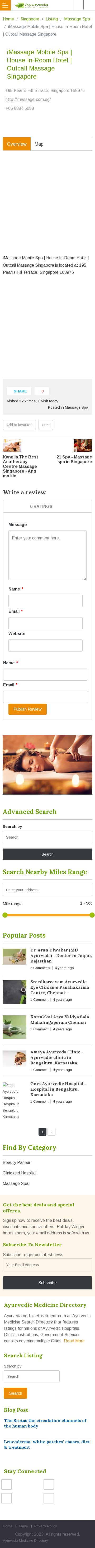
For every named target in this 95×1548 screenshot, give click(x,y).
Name (15, 589)
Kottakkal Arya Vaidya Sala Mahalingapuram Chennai (59, 1019)
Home (8, 19)
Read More (74, 1341)
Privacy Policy (45, 1526)
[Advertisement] (47, 207)
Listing (52, 19)
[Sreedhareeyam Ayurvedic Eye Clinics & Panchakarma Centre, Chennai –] (14, 993)
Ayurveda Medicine (18, 1540)
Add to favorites (19, 425)
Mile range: (13, 904)
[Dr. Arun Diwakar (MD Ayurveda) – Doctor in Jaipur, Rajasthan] (14, 958)
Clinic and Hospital (19, 1173)
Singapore (29, 19)
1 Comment (39, 1000)
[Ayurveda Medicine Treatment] (48, 5)
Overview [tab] (17, 144)
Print (46, 425)
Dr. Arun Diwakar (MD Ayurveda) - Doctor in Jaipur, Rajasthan (61, 955)
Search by (12, 826)
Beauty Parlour (16, 1162)
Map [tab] (39, 144)
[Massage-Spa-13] (47, 765)
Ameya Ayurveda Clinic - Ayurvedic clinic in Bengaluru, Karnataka (56, 1057)
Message (17, 524)
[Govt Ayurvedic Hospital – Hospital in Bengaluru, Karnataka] (14, 1101)
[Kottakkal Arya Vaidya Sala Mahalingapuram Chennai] (14, 1028)
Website (17, 633)
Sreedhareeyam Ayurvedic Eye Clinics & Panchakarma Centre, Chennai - (59, 987)
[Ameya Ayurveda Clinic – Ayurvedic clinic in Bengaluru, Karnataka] (14, 1060)
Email (15, 611)
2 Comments (40, 968)
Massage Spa (77, 19)
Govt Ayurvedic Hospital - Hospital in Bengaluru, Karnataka (58, 1089)
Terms (23, 1526)
